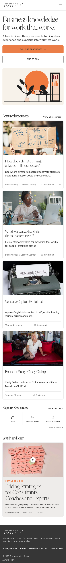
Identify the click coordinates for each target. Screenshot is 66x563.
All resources (56, 408)
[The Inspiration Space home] (13, 5)
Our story (33, 59)
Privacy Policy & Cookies (14, 548)
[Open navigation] (60, 5)
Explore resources (31, 49)
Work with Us (56, 548)
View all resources (53, 117)
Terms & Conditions (38, 548)
